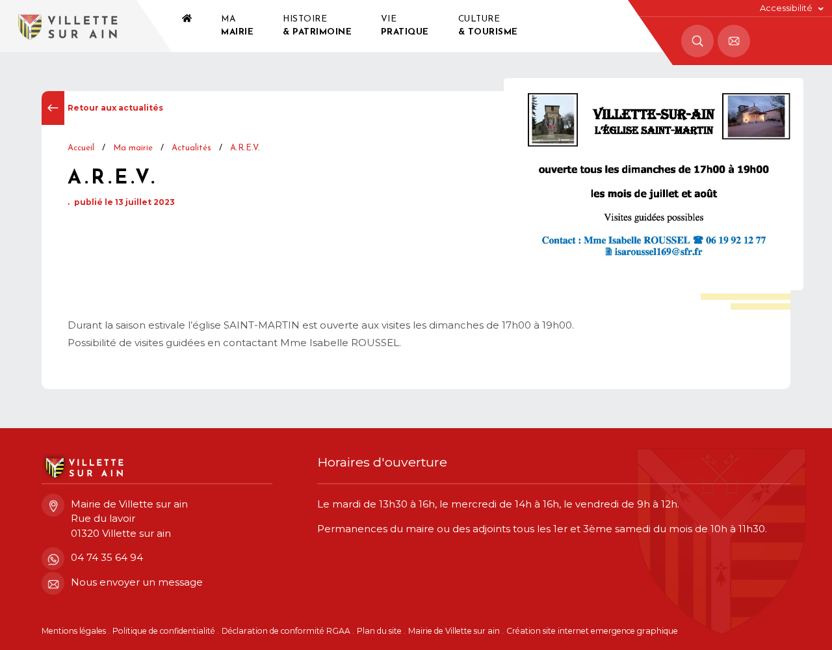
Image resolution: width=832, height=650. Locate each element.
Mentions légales (74, 631)
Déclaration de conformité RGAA (286, 631)
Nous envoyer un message (137, 582)
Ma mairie (133, 148)
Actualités (191, 148)
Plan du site (379, 631)
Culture (488, 25)
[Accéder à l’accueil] (187, 26)
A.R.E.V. (245, 148)
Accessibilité (786, 8)
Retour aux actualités (115, 108)
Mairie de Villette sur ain (454, 631)
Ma (237, 25)
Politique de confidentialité (163, 631)
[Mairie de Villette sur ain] (68, 26)
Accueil (81, 148)
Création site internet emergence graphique (592, 631)
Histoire (317, 25)
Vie (405, 25)
